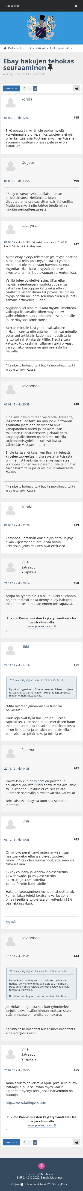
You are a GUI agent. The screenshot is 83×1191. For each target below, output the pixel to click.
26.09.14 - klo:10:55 (17, 1070)
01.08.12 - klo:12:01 (17, 118)
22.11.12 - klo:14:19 (17, 665)
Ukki (25, 646)
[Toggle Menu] (76, 6)
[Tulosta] (76, 88)
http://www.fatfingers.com (26, 1102)
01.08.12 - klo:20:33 (17, 404)
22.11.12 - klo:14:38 (17, 768)
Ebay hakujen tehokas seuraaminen (38, 64)
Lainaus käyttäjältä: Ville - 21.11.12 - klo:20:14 (38, 680)
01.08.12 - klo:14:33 (17, 242)
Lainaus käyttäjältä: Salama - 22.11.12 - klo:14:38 (40, 971)
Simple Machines (52, 1177)
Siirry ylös (11, 1142)
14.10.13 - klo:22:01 (17, 956)
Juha (25, 821)
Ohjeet (16, 1184)
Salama (27, 749)
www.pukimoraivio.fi (41, 626)
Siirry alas (11, 88)
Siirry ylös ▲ (60, 1184)
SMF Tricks (46, 1174)
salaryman (30, 225)
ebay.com (37, 781)
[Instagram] (41, 1166)
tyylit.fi (11, 922)
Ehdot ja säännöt (36, 1184)
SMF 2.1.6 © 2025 (28, 1177)
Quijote (27, 162)
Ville (25, 562)
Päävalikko (12, 6)
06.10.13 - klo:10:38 (17, 839)
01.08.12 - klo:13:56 (17, 181)
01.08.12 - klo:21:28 (17, 525)
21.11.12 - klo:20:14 (17, 583)
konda (26, 99)
